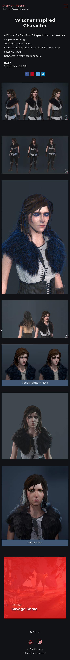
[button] (35, 632)
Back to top (36, 649)
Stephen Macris (13, 5)
